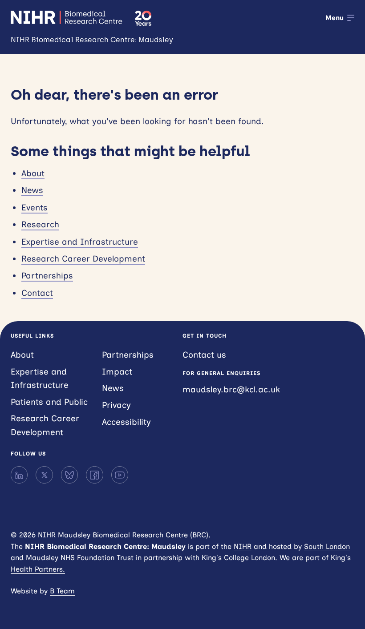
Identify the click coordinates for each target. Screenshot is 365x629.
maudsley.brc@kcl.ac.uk (231, 389)
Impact (117, 372)
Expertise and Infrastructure (79, 242)
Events (34, 207)
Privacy (116, 405)
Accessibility (126, 422)
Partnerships (47, 275)
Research (40, 224)
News (32, 190)
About (33, 173)
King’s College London (238, 557)
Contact (37, 293)
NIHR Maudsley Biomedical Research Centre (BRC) (67, 17)
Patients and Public (49, 402)
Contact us (204, 355)
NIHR (242, 546)
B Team (62, 591)
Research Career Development (83, 259)
